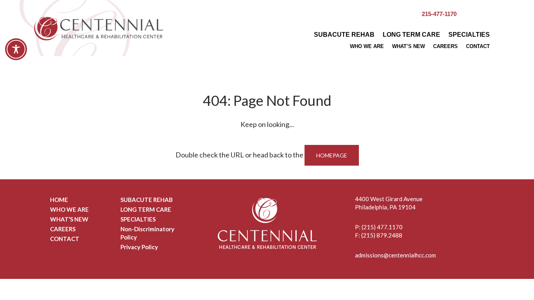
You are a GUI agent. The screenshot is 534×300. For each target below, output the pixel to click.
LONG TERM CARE (411, 34)
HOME (59, 199)
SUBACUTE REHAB (344, 34)
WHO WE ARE (367, 46)
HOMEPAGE (331, 155)
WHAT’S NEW (408, 46)
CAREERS (445, 46)
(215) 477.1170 (382, 226)
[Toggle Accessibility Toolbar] (16, 49)
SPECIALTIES (469, 34)
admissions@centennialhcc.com (395, 255)
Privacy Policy (139, 246)
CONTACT (478, 46)
